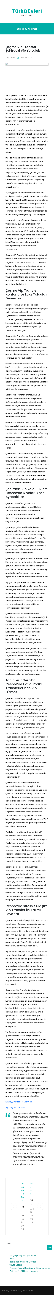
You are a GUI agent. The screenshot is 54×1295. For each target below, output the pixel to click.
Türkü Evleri (27, 11)
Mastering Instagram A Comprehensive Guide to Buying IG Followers (22, 1209)
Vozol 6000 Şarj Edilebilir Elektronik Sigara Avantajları (32, 1202)
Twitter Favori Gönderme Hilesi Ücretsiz (29, 1268)
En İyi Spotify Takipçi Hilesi (22, 1255)
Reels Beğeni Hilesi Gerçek (22, 1261)
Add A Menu (27, 29)
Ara (8, 1243)
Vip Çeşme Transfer (15, 1107)
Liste (11, 1258)
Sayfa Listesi (15, 1264)
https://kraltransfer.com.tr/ (19, 1101)
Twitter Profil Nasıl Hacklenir (23, 1271)
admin (12, 57)
